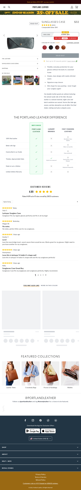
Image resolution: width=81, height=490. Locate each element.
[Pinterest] (40, 420)
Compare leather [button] (73, 42)
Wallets (70, 387)
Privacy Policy (40, 474)
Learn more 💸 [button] (72, 61)
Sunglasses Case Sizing (10, 63)
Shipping (5, 68)
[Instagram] (33, 420)
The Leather (6, 58)
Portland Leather (37, 487)
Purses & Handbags (50, 387)
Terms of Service (40, 477)
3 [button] (40, 275)
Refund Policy (40, 480)
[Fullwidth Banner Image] (40, 12)
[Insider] (56, 420)
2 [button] (38, 275)
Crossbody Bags (30, 387)
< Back (5, 16)
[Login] (72, 7)
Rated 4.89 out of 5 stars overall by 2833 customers (40, 196)
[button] (4, 7)
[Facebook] (25, 420)
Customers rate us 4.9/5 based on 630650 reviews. (40, 483)
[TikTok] (48, 420)
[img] (7, 208)
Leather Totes (11, 387)
